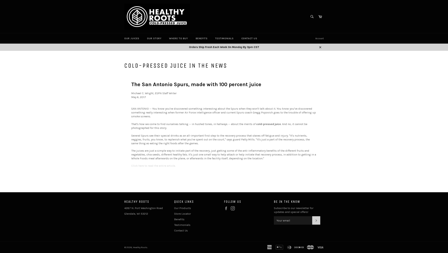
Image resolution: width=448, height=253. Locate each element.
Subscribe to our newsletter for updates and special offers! (293, 210)
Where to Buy (178, 38)
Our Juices (131, 38)
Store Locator (182, 213)
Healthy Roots (140, 247)
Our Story (154, 38)
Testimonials (224, 38)
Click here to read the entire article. (153, 165)
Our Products (182, 208)
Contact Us (249, 38)
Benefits (202, 38)
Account (319, 38)
